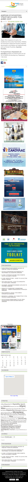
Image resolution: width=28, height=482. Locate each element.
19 (2, 364)
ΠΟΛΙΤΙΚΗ (17, 21)
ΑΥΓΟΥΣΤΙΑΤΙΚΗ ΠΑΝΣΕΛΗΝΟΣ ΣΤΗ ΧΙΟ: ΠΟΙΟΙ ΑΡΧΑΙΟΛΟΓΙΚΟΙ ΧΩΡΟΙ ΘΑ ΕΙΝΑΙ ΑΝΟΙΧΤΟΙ (13, 300)
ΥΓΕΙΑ (21, 21)
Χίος (11, 416)
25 (25, 364)
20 (6, 364)
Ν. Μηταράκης (14, 413)
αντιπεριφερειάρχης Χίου (12, 418)
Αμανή (23, 404)
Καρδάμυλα (24, 410)
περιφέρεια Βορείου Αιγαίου (11, 426)
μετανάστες (13, 423)
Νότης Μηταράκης (21, 413)
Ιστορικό (3, 437)
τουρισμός (12, 429)
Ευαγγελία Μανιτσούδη (19, 408)
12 (2, 362)
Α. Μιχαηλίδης (15, 404)
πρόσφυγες (5, 429)
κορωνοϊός (6, 423)
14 (10, 362)
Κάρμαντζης (10, 410)
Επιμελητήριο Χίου (9, 408)
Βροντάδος (17, 406)
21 (10, 364)
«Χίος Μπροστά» (5, 404)
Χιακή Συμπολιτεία (17, 417)
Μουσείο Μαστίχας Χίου (6, 413)
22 (13, 364)
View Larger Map (14, 395)
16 (17, 362)
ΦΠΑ (8, 417)
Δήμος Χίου (4, 59)
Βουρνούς (12, 406)
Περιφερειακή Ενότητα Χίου (12, 414)
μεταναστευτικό (7, 425)
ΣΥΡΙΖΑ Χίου (21, 414)
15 (13, 362)
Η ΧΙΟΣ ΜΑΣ (12, 21)
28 (10, 365)
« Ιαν (2, 367)
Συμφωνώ (12, 479)
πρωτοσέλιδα (8, 349)
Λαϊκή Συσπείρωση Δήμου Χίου (6, 412)
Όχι (17, 479)
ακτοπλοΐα (3, 418)
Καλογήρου (18, 410)
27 (6, 365)
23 (17, 364)
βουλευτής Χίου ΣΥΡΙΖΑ (21, 420)
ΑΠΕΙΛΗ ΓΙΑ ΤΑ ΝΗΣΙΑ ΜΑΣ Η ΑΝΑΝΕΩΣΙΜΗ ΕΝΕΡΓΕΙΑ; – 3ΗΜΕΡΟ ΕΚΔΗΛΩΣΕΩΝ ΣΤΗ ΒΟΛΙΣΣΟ (14, 289)
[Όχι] (26, 475)
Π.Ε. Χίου (3, 414)
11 (25, 360)
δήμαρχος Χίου (4, 422)
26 (2, 365)
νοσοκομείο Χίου (17, 425)
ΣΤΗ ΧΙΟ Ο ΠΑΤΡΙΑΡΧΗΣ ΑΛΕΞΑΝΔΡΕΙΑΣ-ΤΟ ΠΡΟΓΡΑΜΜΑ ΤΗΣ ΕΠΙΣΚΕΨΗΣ (12, 272)
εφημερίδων (15, 349)
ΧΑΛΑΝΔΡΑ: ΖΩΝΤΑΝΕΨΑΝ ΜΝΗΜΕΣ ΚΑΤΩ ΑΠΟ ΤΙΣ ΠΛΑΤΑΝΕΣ (14, 286)
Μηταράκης (18, 412)
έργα (23, 417)
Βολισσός (7, 406)
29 (13, 365)
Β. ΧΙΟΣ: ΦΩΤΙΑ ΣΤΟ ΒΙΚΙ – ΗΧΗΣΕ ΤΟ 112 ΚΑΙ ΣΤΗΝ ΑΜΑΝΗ (14, 279)
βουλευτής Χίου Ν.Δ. (10, 420)
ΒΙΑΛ (2, 406)
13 (6, 362)
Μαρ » (5, 367)
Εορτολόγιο (10, 324)
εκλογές (15, 422)
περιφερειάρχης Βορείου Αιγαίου (10, 428)
